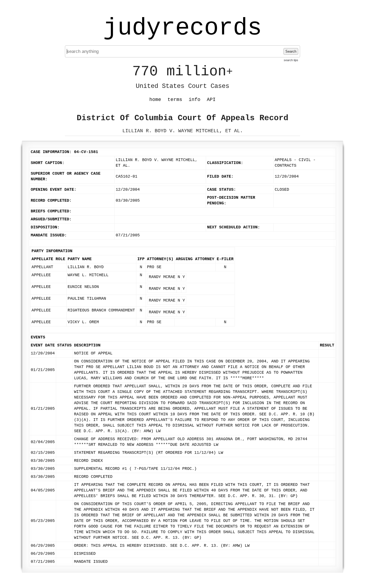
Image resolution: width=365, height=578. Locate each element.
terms (175, 99)
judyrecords (182, 28)
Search (290, 51)
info (194, 99)
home (155, 99)
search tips (291, 60)
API (211, 99)
